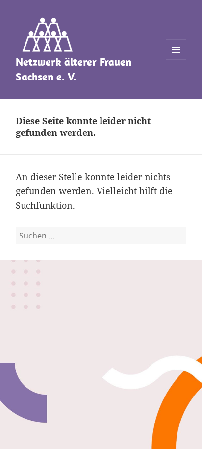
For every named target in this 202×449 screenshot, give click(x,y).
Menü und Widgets (176, 59)
